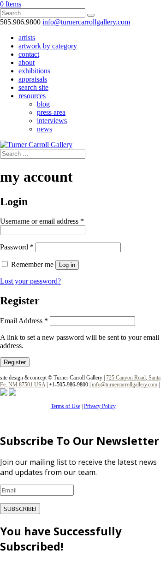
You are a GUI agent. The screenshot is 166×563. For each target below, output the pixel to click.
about (26, 62)
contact (28, 54)
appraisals (32, 79)
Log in (67, 264)
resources (32, 96)
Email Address (24, 321)
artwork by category (47, 46)
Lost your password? (30, 281)
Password (17, 247)
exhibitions (34, 71)
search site (33, 87)
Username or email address (42, 221)
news (44, 129)
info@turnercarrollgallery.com (124, 384)
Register (15, 362)
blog (43, 104)
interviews (52, 120)
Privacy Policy (100, 406)
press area (51, 112)
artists (26, 37)
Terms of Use (65, 406)
